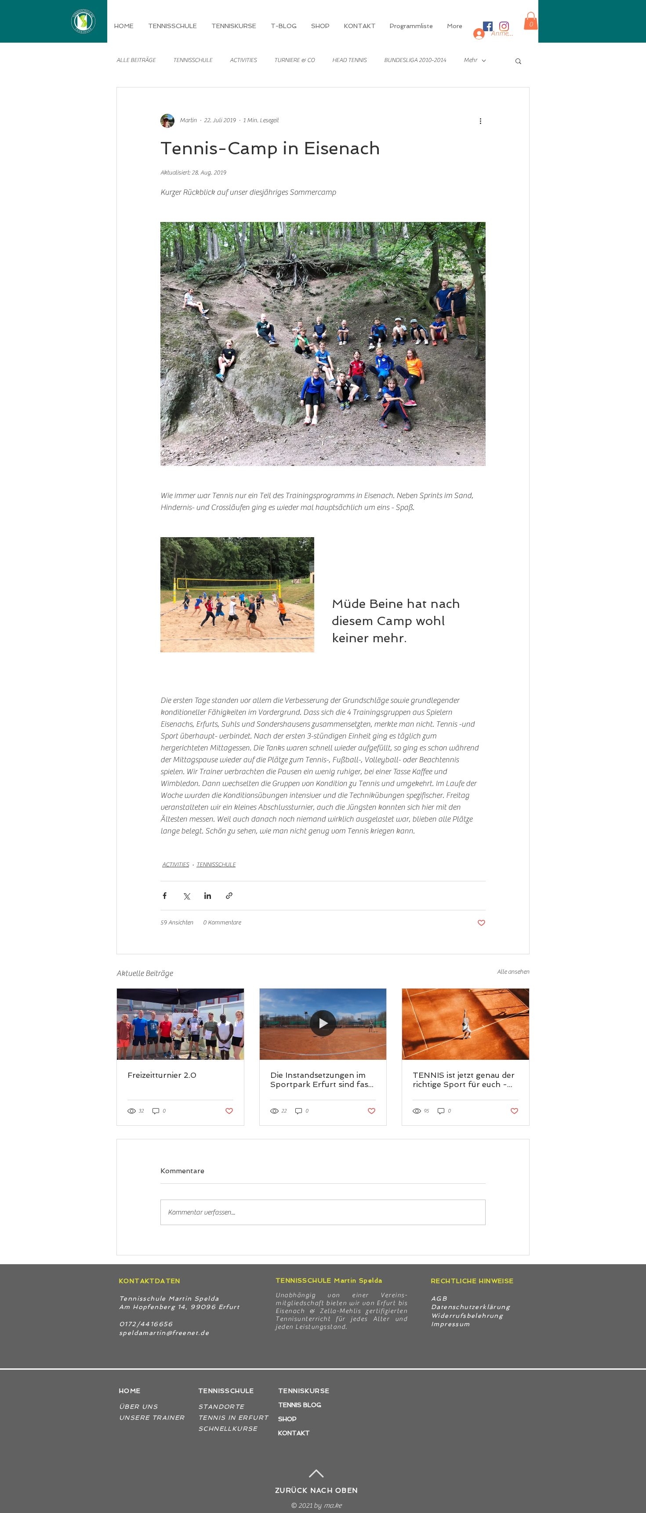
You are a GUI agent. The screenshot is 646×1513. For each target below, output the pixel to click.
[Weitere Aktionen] (480, 121)
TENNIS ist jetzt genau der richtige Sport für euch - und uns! (464, 1079)
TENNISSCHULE (192, 60)
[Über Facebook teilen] (164, 895)
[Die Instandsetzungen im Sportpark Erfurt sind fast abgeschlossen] (323, 1024)
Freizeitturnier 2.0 (161, 1075)
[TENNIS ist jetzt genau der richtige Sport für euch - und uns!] (465, 1024)
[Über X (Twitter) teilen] (186, 895)
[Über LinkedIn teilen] (207, 895)
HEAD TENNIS (349, 60)
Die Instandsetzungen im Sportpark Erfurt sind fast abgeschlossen (320, 1079)
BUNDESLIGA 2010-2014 (415, 60)
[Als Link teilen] (229, 895)
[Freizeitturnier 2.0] (180, 1024)
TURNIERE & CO (294, 60)
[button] (234, 26)
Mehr (470, 60)
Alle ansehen (513, 971)
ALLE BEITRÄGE (136, 60)
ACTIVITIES (243, 60)
